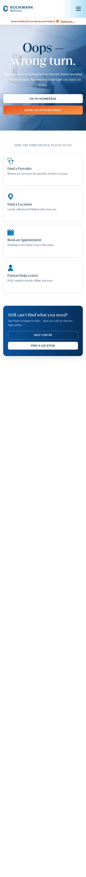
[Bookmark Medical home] (18, 9)
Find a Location (43, 345)
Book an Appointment (43, 110)
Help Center (43, 335)
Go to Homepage (43, 98)
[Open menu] (78, 8)
